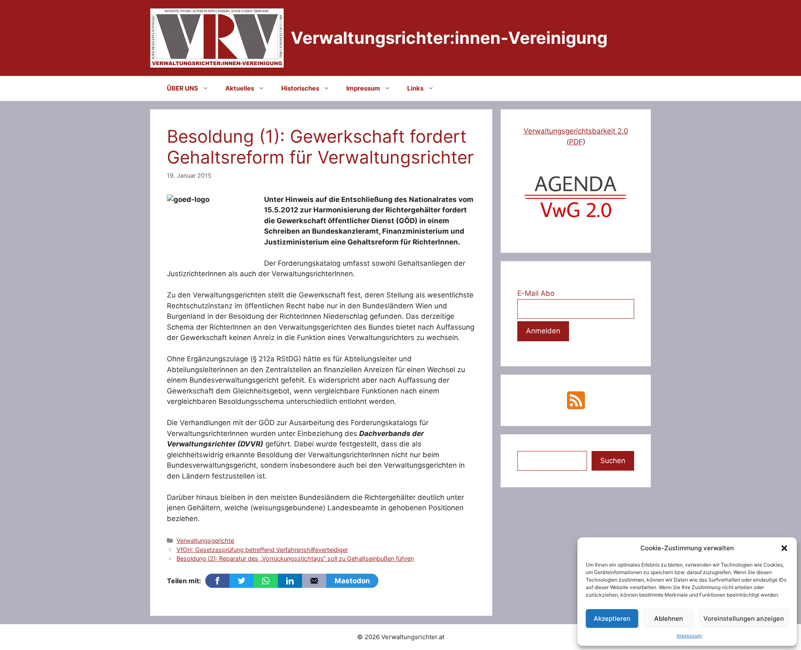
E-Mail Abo (535, 293)
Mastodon (352, 581)
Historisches (300, 88)
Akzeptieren (612, 618)
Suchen (612, 460)
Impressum (689, 635)
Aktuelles (239, 88)
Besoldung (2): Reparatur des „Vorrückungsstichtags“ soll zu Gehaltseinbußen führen (295, 558)
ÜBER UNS (182, 88)
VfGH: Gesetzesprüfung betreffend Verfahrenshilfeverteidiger (262, 549)
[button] (784, 548)
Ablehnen (668, 618)
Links (415, 88)
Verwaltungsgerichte (205, 540)
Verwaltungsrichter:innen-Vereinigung (449, 38)
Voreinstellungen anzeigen (743, 618)
